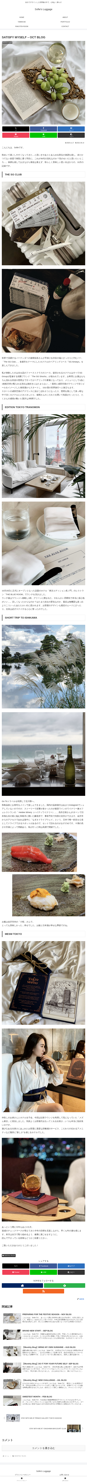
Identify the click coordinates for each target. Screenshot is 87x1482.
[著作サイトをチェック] (22, 1285)
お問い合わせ (64, 1475)
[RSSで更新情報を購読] (43, 1291)
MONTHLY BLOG (9, 1255)
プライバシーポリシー (23, 1475)
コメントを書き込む (43, 1448)
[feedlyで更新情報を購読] (64, 1285)
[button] (71, 135)
